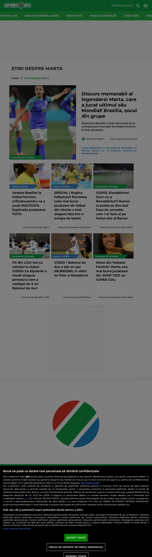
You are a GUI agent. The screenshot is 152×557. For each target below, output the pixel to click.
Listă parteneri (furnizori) (17, 528)
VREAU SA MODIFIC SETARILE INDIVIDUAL (76, 547)
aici (26, 498)
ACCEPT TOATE (76, 537)
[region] (76, 511)
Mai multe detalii (90, 483)
